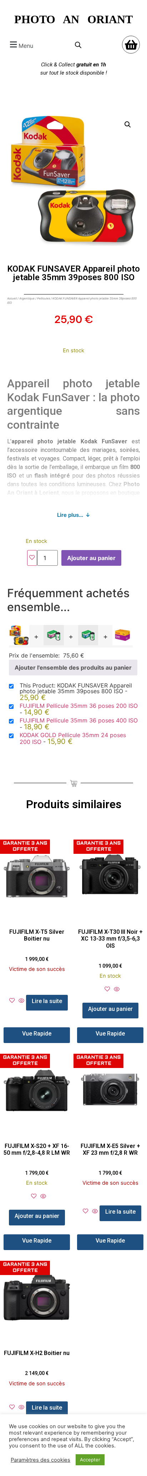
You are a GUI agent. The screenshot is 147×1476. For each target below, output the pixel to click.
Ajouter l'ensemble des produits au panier (73, 667)
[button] (20, 44)
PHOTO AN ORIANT (73, 19)
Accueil (12, 298)
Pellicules (43, 298)
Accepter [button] (90, 1459)
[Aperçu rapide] (21, 1000)
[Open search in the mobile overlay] (78, 45)
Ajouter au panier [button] (110, 1009)
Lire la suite (47, 1001)
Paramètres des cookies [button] (40, 1460)
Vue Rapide (36, 1033)
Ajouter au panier (91, 557)
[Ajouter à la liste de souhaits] (32, 558)
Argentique (27, 298)
